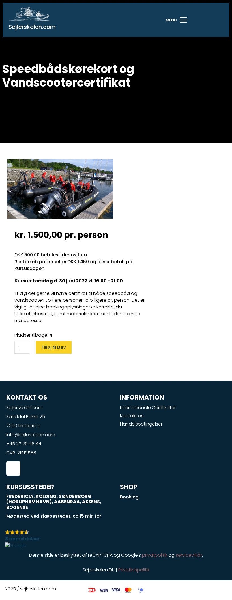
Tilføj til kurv (54, 347)
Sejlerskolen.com (32, 27)
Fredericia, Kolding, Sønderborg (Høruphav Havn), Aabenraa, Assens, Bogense (53, 501)
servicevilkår (189, 555)
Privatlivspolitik (133, 570)
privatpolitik (154, 555)
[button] (116, 539)
